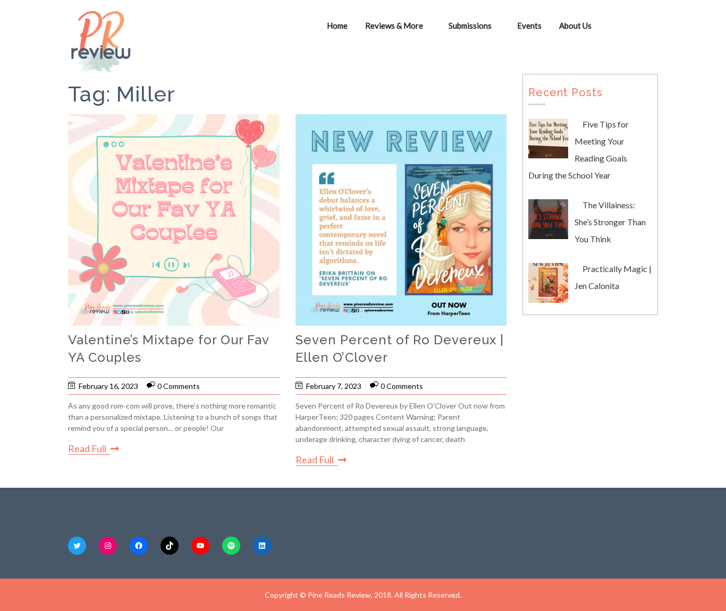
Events (529, 25)
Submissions (470, 25)
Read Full (87, 448)
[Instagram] (108, 545)
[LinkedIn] (262, 545)
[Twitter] (77, 545)
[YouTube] (200, 545)
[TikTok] (169, 545)
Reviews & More (394, 25)
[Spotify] (231, 545)
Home (337, 25)
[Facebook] (138, 545)
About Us (575, 25)
